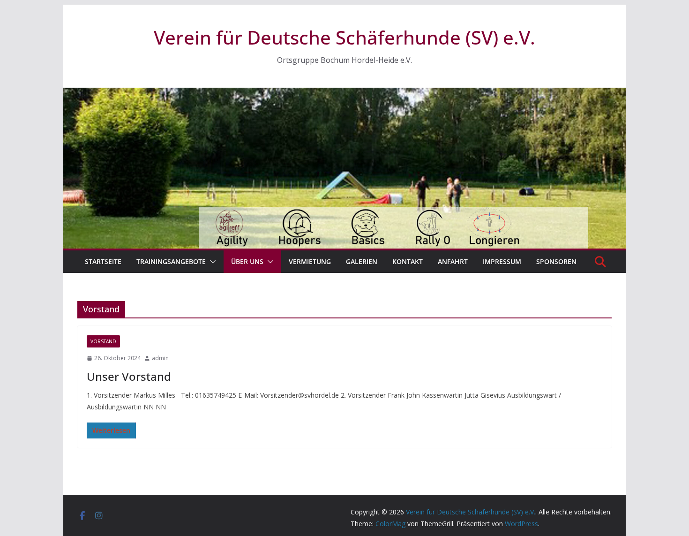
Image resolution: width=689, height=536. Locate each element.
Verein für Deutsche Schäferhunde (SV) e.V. (344, 37)
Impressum (502, 261)
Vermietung (310, 261)
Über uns (247, 261)
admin (160, 358)
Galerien (361, 261)
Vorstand (103, 341)
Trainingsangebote (171, 261)
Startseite (103, 261)
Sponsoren (556, 261)
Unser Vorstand (129, 376)
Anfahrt (453, 261)
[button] (211, 261)
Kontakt (407, 261)
